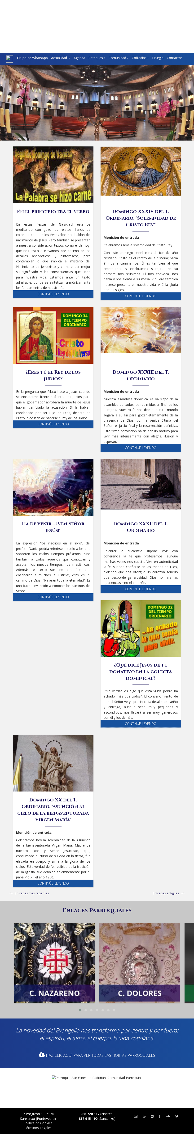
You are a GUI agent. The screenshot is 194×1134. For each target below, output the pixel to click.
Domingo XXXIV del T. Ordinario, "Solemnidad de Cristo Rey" (141, 218)
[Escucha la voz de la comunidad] (168, 1116)
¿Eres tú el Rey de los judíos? (53, 375)
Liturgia (157, 58)
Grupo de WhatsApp (32, 58)
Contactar (174, 58)
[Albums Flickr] (152, 1116)
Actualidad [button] (59, 58)
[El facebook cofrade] (160, 1116)
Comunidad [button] (117, 58)
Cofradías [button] (139, 58)
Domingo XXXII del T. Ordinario (140, 527)
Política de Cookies (38, 1123)
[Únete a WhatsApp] (144, 1116)
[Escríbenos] (135, 1116)
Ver (54, 945)
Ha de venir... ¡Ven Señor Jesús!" (53, 527)
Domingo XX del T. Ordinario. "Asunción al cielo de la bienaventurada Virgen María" (53, 810)
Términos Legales (38, 1127)
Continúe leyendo (53, 294)
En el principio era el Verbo (53, 211)
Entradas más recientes (32, 893)
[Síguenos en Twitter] (176, 1116)
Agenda (79, 58)
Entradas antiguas (166, 893)
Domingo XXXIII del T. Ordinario (141, 375)
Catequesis (96, 58)
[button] (80, 1010)
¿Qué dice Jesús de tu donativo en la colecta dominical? (140, 671)
